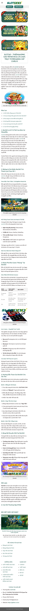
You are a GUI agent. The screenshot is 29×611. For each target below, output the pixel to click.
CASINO (22, 564)
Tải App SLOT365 (7, 556)
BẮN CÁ (22, 570)
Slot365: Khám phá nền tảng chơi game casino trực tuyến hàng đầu (14, 531)
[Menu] (2, 3)
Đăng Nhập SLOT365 (8, 548)
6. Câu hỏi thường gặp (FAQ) (10, 126)
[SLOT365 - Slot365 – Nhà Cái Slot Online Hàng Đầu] (14, 2)
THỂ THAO (23, 567)
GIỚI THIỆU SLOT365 (9, 564)
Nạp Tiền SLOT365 (8, 550)
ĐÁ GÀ (22, 572)
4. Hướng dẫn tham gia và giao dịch (12, 121)
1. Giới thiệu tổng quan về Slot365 (12, 113)
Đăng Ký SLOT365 (8, 545)
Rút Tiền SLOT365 (7, 553)
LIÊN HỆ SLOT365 (8, 567)
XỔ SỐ (21, 575)
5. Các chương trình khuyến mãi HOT (13, 124)
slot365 (16, 67)
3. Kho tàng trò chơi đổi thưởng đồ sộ (13, 118)
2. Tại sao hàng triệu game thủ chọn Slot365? (14, 115)
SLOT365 (12, 589)
